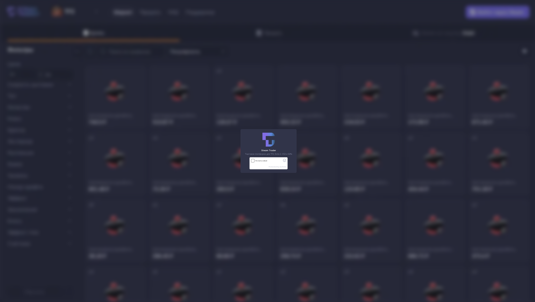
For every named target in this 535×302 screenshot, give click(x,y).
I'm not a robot (261, 161)
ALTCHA (283, 167)
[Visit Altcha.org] (284, 161)
